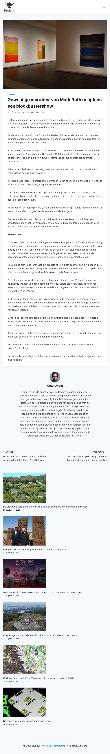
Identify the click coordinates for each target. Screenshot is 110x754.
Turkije (11, 94)
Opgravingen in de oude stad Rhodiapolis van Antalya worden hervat (40, 635)
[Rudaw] (9, 6)
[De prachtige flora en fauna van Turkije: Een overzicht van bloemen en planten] (55, 488)
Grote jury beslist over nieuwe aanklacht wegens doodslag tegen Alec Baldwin (25, 456)
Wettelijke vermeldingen (55, 745)
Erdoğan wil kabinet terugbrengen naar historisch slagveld (34, 549)
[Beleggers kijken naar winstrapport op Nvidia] (55, 702)
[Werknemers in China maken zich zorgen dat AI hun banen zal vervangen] (55, 573)
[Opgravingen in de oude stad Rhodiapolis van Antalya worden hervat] (55, 616)
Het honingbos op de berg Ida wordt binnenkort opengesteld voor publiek (87, 456)
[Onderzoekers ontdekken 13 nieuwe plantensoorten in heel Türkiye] (55, 659)
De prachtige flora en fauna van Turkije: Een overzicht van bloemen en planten (45, 506)
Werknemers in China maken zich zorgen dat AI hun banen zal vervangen (42, 592)
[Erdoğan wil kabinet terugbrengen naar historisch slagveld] (55, 531)
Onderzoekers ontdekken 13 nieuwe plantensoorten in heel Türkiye (39, 678)
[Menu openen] (104, 7)
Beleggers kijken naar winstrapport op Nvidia (27, 721)
